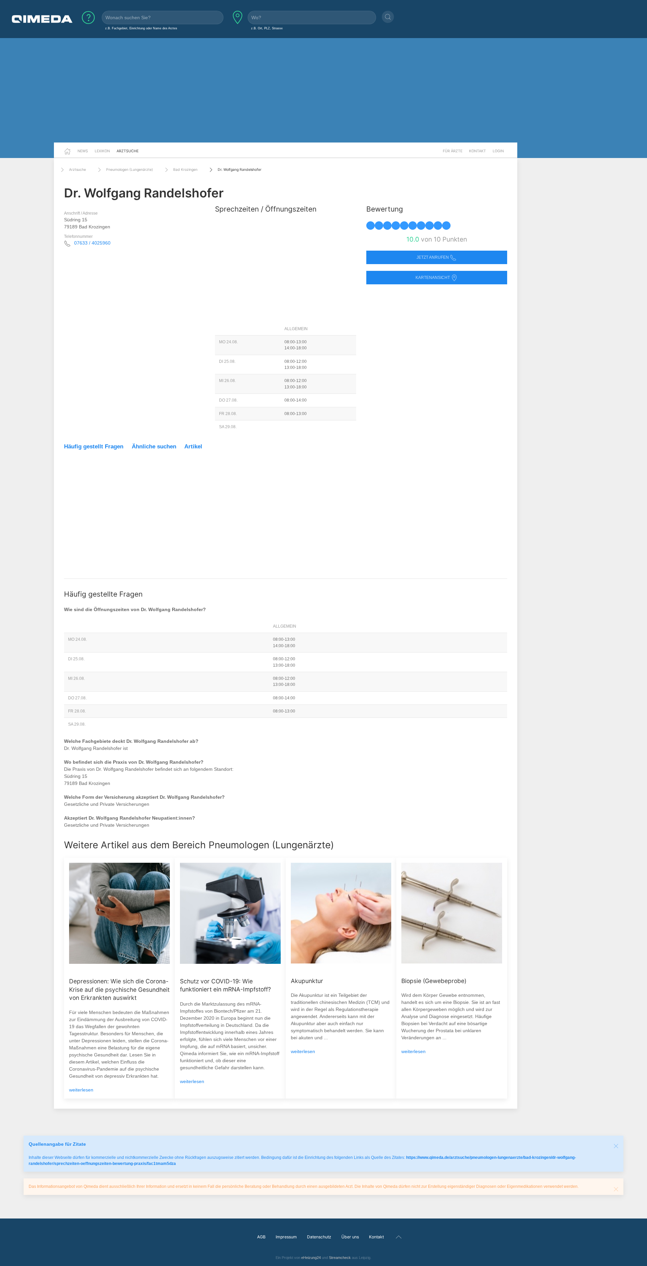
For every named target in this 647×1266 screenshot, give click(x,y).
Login (498, 151)
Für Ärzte (452, 151)
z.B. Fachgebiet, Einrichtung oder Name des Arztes (141, 28)
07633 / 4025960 (92, 243)
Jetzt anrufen (433, 257)
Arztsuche (127, 151)
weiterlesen (81, 1090)
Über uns (350, 1236)
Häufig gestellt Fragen (93, 446)
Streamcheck (340, 1258)
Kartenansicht (433, 277)
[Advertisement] (323, 90)
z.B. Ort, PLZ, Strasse (267, 28)
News (83, 151)
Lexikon (102, 151)
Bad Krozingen (185, 169)
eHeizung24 (311, 1258)
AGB (261, 1236)
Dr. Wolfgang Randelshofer (239, 169)
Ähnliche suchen (154, 446)
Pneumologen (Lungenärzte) (129, 169)
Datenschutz (319, 1236)
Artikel (193, 446)
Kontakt (477, 151)
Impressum (286, 1236)
